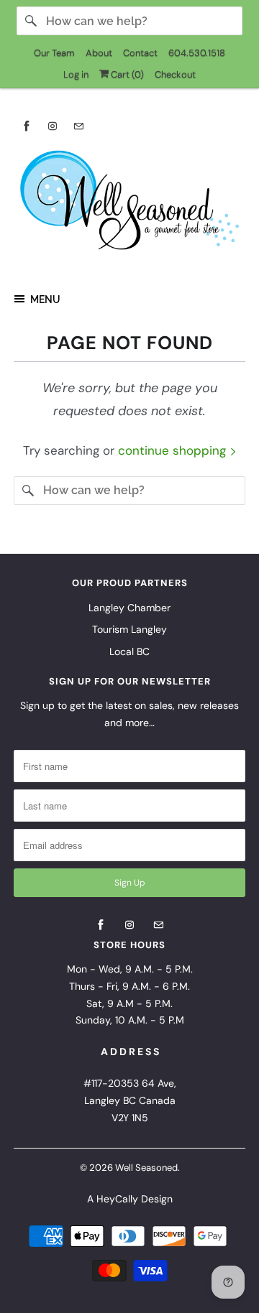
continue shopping (174, 450)
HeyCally (117, 1198)
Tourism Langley (129, 629)
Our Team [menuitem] (54, 53)
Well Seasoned (146, 1167)
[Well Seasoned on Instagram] (52, 126)
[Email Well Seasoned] (78, 126)
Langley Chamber (129, 607)
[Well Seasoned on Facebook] (26, 126)
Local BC (129, 651)
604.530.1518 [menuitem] (196, 53)
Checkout (175, 74)
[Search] (31, 20)
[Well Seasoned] (129, 204)
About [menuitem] (99, 53)
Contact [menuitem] (140, 53)
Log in (75, 74)
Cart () (126, 74)
